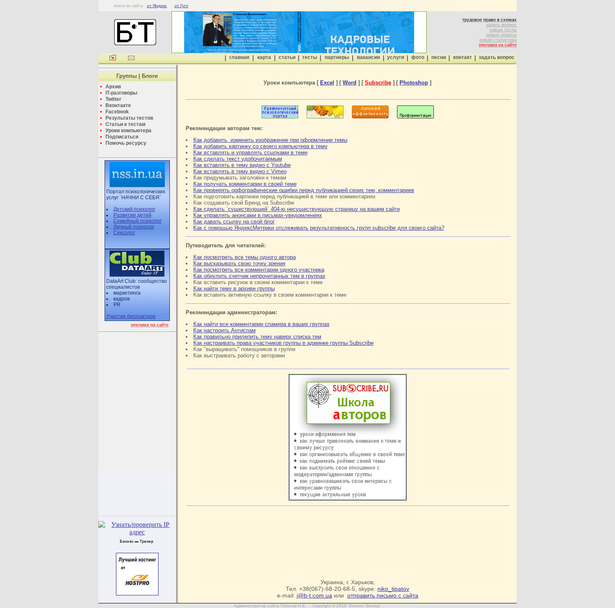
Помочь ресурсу (125, 143)
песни (438, 57)
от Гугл (181, 5)
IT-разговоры (121, 93)
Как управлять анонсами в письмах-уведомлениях (257, 215)
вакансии (368, 57)
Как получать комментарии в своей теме (245, 184)
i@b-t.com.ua (314, 595)
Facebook (117, 112)
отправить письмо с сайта (382, 595)
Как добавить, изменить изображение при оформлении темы (270, 140)
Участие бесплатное (131, 316)
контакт (462, 57)
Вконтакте (118, 105)
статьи (287, 57)
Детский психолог (134, 209)
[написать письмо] (131, 58)
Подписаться (121, 137)
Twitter (113, 99)
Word (349, 83)
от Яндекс (157, 5)
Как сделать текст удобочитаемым (237, 159)
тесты (309, 57)
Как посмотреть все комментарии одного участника (258, 270)
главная (239, 57)
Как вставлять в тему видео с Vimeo (240, 171)
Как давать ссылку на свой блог (234, 221)
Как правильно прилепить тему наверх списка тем (257, 337)
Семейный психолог (137, 221)
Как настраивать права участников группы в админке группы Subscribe (283, 343)
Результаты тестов (129, 118)
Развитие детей (132, 215)
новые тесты (503, 29)
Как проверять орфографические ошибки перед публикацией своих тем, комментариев (303, 190)
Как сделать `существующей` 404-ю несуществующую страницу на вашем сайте (296, 209)
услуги (395, 57)
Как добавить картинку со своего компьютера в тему (260, 146)
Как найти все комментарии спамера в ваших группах (261, 324)
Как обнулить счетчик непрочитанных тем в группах (259, 276)
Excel (327, 83)
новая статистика (498, 39)
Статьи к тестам (125, 124)
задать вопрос (501, 24)
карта (264, 57)
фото (417, 57)
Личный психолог (133, 227)
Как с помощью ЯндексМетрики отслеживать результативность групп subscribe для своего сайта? (318, 228)
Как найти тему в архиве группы (234, 288)
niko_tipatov (393, 588)
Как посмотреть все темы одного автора (244, 257)
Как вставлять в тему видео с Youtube (242, 165)
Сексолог (124, 233)
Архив (113, 87)
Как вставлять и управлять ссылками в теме (250, 152)
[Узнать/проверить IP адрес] (137, 532)
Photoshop (414, 83)
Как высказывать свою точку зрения (239, 263)
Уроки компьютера (128, 130)
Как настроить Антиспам (224, 330)
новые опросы (501, 34)
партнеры (337, 57)
